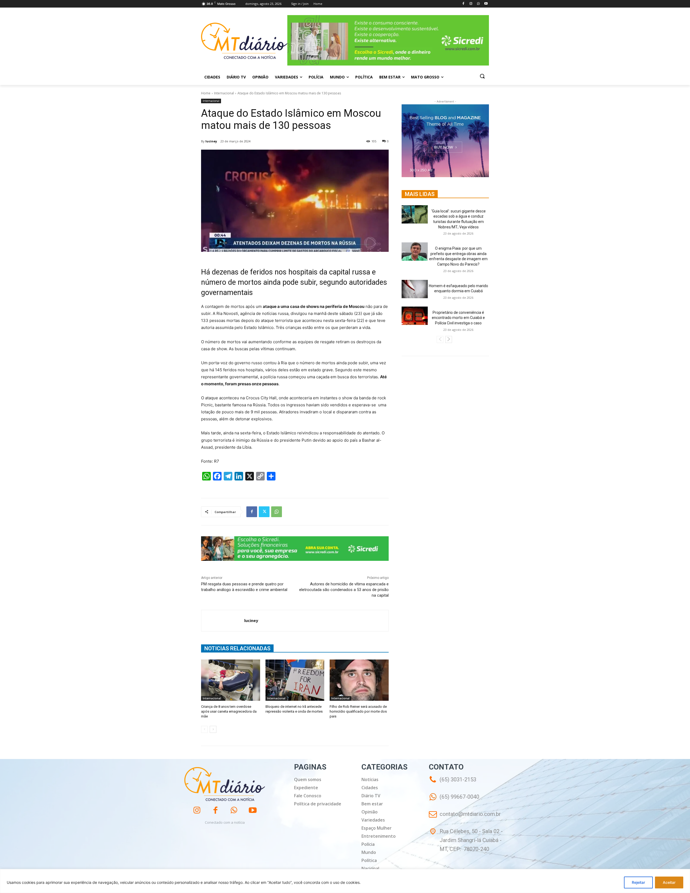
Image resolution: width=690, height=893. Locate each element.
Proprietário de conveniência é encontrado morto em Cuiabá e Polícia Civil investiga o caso (458, 317)
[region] (345, 881)
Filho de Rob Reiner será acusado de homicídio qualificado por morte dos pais (358, 711)
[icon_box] (454, 801)
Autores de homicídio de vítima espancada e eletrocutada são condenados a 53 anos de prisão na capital (344, 590)
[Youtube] (486, 4)
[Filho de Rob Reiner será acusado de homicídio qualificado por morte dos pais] (359, 680)
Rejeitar (638, 882)
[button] (482, 76)
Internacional (224, 93)
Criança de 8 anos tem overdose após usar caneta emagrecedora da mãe (229, 711)
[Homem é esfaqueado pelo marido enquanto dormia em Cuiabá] (415, 289)
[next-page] (213, 729)
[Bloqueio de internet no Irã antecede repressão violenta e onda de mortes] (295, 680)
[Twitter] (264, 511)
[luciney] (223, 621)
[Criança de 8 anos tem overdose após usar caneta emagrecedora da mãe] (230, 680)
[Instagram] (471, 4)
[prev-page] (204, 729)
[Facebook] (463, 4)
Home (206, 93)
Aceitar (669, 882)
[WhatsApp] (478, 4)
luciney (211, 141)
